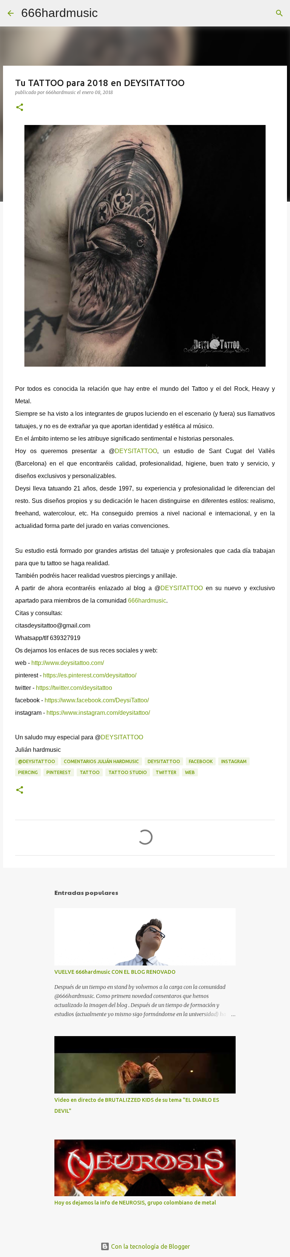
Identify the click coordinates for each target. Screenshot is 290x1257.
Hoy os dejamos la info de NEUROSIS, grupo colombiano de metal (135, 1203)
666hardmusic (59, 13)
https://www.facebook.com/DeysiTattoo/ (97, 700)
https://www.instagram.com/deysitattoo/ (98, 712)
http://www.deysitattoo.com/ (67, 663)
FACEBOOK (201, 761)
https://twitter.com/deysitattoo (74, 688)
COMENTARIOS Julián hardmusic (101, 761)
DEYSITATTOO (136, 451)
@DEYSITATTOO (36, 761)
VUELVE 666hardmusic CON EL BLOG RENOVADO (115, 972)
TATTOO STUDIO (127, 772)
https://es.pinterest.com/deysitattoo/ (89, 675)
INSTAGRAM (234, 761)
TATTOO (90, 772)
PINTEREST (58, 772)
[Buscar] (108, 13)
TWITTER (166, 772)
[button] (19, 108)
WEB (190, 772)
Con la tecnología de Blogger (150, 1246)
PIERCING (28, 772)
